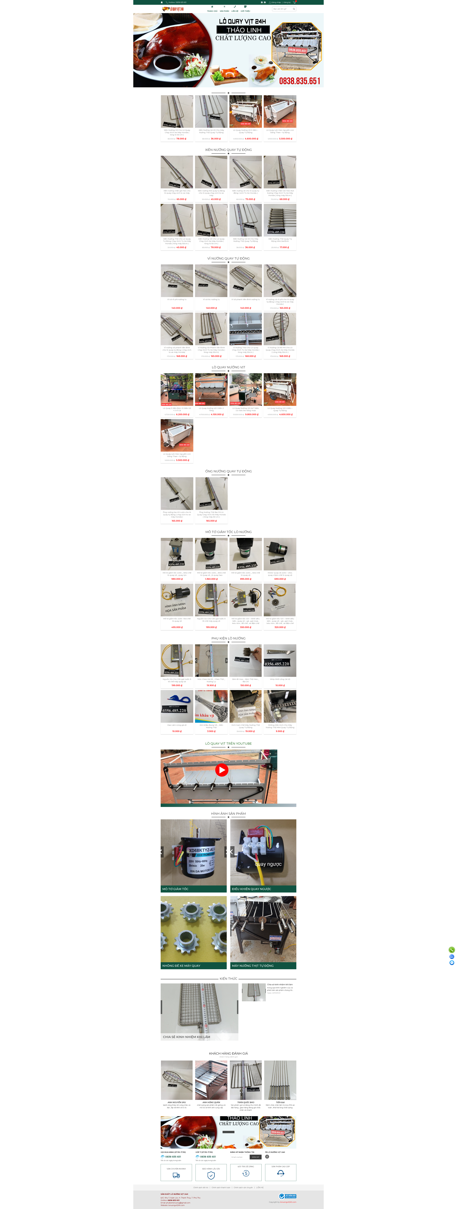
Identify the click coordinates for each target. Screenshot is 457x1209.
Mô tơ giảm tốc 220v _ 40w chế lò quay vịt (245, 574)
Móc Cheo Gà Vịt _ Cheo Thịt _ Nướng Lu (211, 680)
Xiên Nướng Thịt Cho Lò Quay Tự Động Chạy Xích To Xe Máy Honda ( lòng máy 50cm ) (177, 241)
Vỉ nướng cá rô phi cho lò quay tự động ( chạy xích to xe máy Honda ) (280, 301)
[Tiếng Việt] (262, 2)
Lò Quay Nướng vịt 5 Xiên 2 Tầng (211, 409)
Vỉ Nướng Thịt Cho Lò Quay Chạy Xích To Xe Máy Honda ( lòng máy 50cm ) (245, 349)
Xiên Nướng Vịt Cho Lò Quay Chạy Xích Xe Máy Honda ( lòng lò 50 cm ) (177, 132)
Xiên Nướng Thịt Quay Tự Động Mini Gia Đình (280, 240)
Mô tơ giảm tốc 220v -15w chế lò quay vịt (177, 619)
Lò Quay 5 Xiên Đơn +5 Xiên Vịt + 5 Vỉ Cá (177, 409)
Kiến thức (228, 979)
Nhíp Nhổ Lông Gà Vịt (280, 679)
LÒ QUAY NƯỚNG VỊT (228, 367)
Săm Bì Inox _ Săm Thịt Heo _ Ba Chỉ (245, 680)
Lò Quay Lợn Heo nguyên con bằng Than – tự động (280, 131)
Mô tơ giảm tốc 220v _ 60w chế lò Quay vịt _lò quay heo (211, 574)
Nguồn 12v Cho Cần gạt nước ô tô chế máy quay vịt (177, 680)
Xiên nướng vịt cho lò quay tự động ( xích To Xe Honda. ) (245, 192)
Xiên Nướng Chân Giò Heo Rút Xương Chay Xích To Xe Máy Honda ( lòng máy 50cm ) (280, 193)
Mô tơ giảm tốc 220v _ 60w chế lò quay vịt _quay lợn (177, 574)
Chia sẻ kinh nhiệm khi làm (280, 984)
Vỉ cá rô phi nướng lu (176, 299)
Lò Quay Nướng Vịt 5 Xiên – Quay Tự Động (245, 131)
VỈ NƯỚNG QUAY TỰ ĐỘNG (228, 258)
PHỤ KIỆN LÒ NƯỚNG (228, 638)
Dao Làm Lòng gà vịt (176, 725)
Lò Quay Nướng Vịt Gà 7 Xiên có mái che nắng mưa (245, 409)
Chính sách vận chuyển (243, 1187)
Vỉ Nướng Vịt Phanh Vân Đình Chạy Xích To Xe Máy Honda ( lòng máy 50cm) (211, 349)
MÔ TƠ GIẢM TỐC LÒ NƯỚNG (228, 532)
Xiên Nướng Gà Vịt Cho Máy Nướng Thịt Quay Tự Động (211, 131)
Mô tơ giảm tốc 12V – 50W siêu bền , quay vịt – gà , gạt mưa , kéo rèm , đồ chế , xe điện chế (246, 620)
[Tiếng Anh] (265, 2)
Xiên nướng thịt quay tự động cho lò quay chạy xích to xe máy (211, 193)
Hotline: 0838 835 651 (177, 2)
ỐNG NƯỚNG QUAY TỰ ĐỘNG (228, 471)
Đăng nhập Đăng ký (281, 2)
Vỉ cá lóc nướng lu (211, 299)
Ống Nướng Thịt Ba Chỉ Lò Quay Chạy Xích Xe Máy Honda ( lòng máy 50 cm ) (211, 514)
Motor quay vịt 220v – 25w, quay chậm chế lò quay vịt (280, 574)
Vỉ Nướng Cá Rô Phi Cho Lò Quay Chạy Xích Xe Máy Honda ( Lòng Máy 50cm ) (280, 349)
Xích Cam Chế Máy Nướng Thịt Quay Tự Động (245, 726)
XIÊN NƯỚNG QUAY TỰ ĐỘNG (228, 150)
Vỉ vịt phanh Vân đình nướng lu (245, 299)
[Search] (294, 9)
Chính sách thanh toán (221, 1187)
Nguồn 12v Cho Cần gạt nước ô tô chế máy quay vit (211, 619)
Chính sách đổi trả (200, 1187)
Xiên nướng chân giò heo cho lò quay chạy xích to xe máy (177, 192)
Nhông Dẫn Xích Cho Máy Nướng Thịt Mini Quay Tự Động (280, 726)
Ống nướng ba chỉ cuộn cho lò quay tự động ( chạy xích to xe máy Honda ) (177, 514)
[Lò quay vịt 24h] (173, 8)
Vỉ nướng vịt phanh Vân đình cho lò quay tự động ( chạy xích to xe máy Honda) (177, 349)
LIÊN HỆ (259, 1187)
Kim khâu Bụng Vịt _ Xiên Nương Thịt (211, 726)
